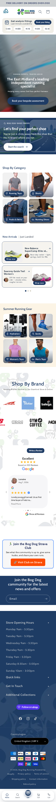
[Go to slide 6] (32, 510)
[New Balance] (15, 422)
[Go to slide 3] (30, 290)
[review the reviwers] (12, 488)
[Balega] (30, 403)
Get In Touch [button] (14, 686)
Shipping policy (19, 779)
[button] (7, 12)
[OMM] (34, 422)
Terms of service (41, 774)
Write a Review (35, 450)
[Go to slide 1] (25, 291)
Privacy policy (24, 774)
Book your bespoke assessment (28, 100)
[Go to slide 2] (28, 290)
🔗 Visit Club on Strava (28, 562)
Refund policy (29, 784)
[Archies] (11, 403)
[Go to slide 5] (30, 510)
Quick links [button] (13, 677)
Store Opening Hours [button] (20, 622)
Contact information (38, 779)
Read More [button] (16, 503)
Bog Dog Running (26, 770)
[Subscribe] (46, 599)
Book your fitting (43, 22)
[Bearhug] (48, 403)
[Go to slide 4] (28, 510)
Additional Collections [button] (21, 695)
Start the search (16, 146)
